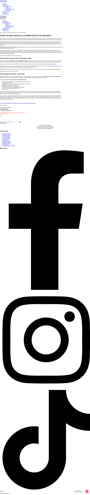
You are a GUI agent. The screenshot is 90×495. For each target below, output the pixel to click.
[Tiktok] (46, 489)
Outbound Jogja (5, 103)
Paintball (7, 7)
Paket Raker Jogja (11, 103)
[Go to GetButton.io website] (87, 493)
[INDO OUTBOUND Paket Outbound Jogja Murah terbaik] (3, 1)
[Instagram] (46, 389)
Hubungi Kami (6, 13)
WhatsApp (2, 491)
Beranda (4, 3)
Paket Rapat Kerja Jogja (19, 103)
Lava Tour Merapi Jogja (9, 9)
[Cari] (20, 122)
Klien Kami (5, 12)
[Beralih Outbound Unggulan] (21, 22)
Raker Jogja (26, 103)
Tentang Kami (5, 4)
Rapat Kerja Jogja (32, 103)
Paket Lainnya (8, 10)
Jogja (25, 38)
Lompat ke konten (3, 0)
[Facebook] (46, 289)
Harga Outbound (6, 11)
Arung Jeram (7, 8)
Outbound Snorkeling (52, 64)
